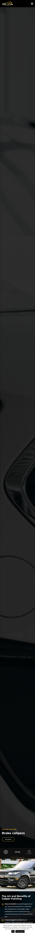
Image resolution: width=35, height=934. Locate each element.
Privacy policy (20, 931)
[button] (11, 857)
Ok (13, 931)
